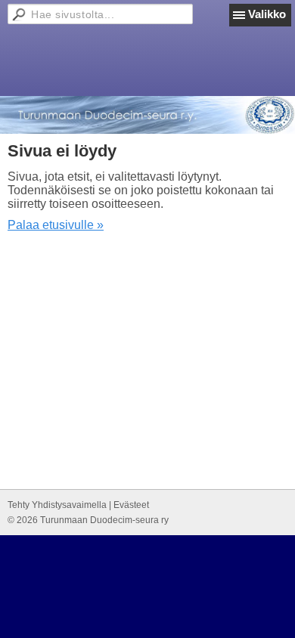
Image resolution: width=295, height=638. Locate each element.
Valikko (267, 14)
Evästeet (131, 505)
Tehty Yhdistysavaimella (57, 505)
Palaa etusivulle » (56, 224)
